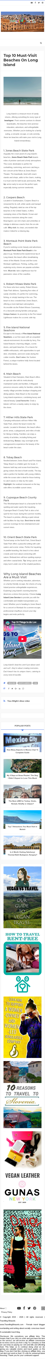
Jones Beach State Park (22, 157)
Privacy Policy (6, 1312)
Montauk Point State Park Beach (18, 250)
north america (25, 683)
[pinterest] (42, 2)
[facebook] (35, 2)
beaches (12, 683)
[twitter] (38, 2)
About (2, 1308)
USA (35, 683)
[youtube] (31, 2)
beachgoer (9, 120)
